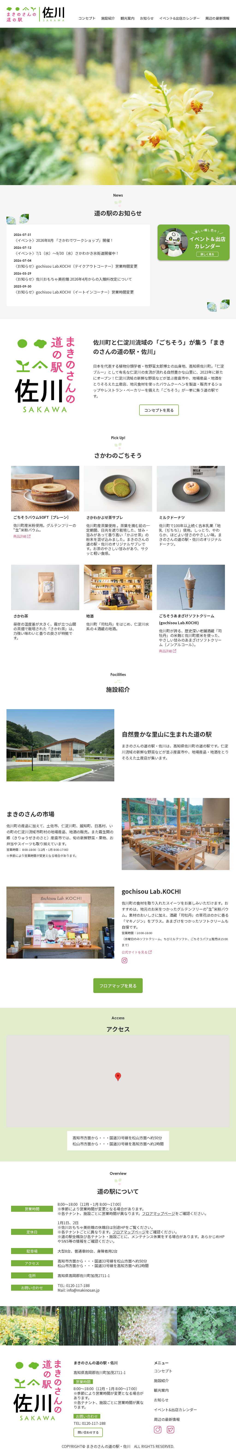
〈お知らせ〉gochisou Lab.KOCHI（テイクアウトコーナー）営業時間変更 (75, 266)
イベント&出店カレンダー (179, 18)
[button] (118, 1077)
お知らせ (147, 18)
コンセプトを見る (159, 410)
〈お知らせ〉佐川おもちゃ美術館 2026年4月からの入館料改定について (73, 279)
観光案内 (127, 18)
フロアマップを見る (118, 986)
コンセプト (87, 18)
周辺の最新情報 (217, 18)
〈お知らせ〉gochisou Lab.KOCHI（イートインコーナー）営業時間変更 (74, 292)
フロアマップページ (158, 1213)
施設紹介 (108, 18)
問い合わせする (88, 1432)
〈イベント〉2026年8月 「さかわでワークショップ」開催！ (64, 240)
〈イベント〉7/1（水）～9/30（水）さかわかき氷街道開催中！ (66, 253)
